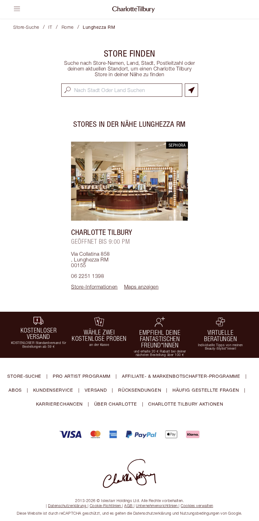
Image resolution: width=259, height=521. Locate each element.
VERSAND (96, 390)
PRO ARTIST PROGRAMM (82, 376)
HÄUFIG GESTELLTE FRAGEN (205, 390)
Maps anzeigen (141, 287)
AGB (128, 505)
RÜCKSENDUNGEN (139, 390)
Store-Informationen (94, 287)
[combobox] (121, 90)
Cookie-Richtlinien (105, 505)
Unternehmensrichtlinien (157, 505)
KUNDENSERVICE (53, 390)
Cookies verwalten (197, 505)
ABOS (15, 390)
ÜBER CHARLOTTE (115, 404)
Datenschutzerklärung (67, 505)
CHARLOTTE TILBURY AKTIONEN (185, 404)
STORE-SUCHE (24, 376)
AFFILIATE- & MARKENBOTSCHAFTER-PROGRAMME (181, 376)
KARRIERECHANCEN (59, 404)
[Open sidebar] (17, 9)
